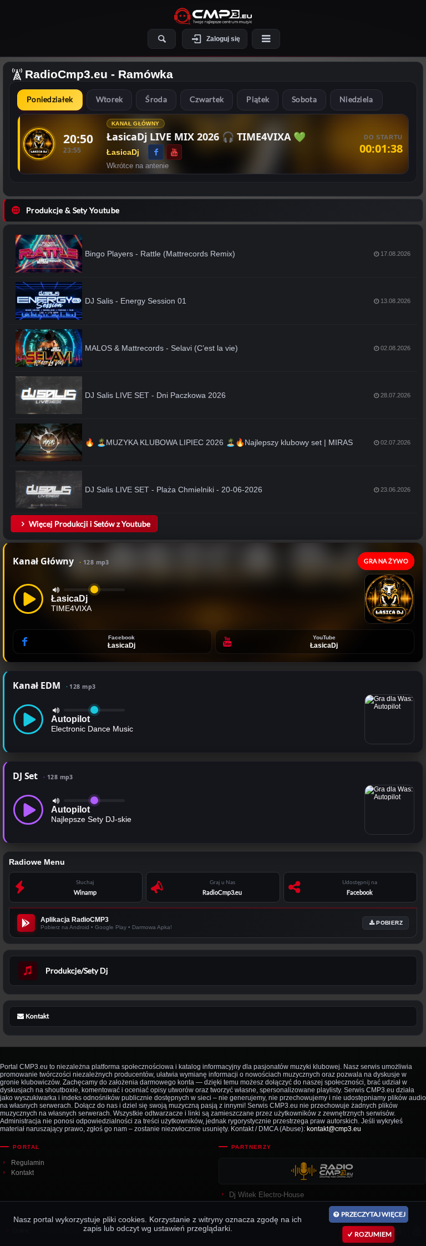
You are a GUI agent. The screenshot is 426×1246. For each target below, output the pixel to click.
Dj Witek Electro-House (266, 1194)
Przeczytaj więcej (373, 1214)
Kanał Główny (61, 561)
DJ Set (43, 776)
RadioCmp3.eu (66, 74)
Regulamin (27, 1163)
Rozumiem (373, 1234)
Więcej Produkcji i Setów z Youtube (89, 523)
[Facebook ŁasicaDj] (156, 152)
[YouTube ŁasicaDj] (174, 152)
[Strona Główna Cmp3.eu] (213, 16)
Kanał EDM (54, 685)
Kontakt (22, 1173)
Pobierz (389, 923)
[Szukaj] (162, 39)
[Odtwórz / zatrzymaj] (28, 598)
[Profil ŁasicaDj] (38, 143)
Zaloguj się (223, 39)
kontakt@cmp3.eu (334, 1129)
